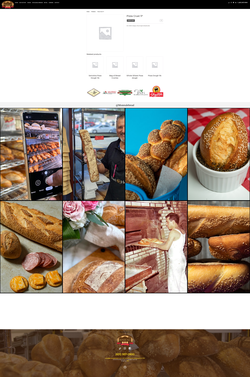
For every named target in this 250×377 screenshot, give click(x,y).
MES (128, 360)
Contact (56, 2)
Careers (51, 2)
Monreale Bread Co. (125, 332)
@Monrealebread (125, 105)
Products (93, 11)
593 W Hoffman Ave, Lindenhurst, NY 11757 (134, 358)
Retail (46, 2)
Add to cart (131, 20)
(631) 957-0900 (125, 354)
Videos (29, 2)
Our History (22, 2)
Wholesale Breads (37, 2)
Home (16, 2)
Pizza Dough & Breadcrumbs (143, 25)
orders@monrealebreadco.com (113, 358)
